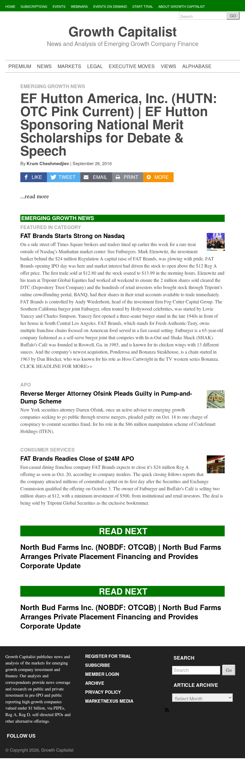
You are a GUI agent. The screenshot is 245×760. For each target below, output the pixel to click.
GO (233, 16)
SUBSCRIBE (97, 665)
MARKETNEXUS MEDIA (109, 701)
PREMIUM (19, 66)
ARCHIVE (94, 683)
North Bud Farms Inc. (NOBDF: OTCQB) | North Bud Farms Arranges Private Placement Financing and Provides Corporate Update (120, 556)
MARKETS (69, 66)
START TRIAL (142, 6)
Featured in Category (50, 227)
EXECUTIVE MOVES (132, 66)
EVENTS (59, 6)
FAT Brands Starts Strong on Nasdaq (72, 235)
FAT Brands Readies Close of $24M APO (77, 458)
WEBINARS (79, 6)
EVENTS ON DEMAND (110, 6)
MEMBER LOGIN (102, 674)
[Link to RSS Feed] (167, 709)
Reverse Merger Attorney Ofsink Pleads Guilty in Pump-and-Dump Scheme (106, 397)
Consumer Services (47, 449)
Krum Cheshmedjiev (48, 163)
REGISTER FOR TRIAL (108, 656)
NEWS (44, 66)
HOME (10, 6)
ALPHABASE (197, 66)
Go (229, 670)
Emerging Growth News (52, 86)
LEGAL (95, 66)
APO (25, 384)
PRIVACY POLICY (103, 692)
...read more (34, 196)
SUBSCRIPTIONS (34, 6)
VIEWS (168, 66)
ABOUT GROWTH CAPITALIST (181, 6)
